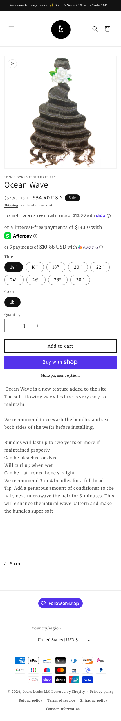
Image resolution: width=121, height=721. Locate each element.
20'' (78, 267)
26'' (36, 279)
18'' (55, 267)
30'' (80, 279)
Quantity (12, 314)
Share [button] (15, 563)
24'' (14, 279)
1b (12, 302)
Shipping (11, 205)
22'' (100, 267)
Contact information (63, 709)
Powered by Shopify (68, 692)
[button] (11, 29)
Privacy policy (102, 692)
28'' (58, 279)
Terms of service (61, 700)
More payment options (60, 375)
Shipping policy (93, 700)
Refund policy (30, 700)
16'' (35, 267)
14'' (13, 267)
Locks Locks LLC (37, 692)
